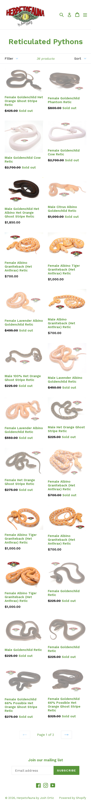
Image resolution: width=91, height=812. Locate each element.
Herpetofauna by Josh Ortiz (35, 797)
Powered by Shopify (72, 797)
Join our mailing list (45, 760)
